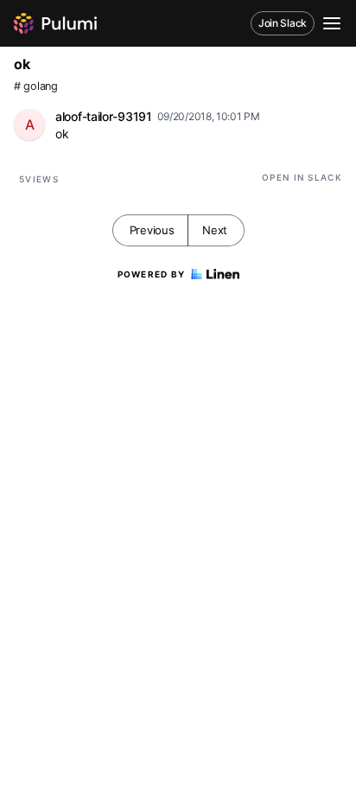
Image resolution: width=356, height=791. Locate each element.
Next (214, 230)
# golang (36, 86)
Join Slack (282, 22)
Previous (152, 230)
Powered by (152, 274)
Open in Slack (302, 177)
